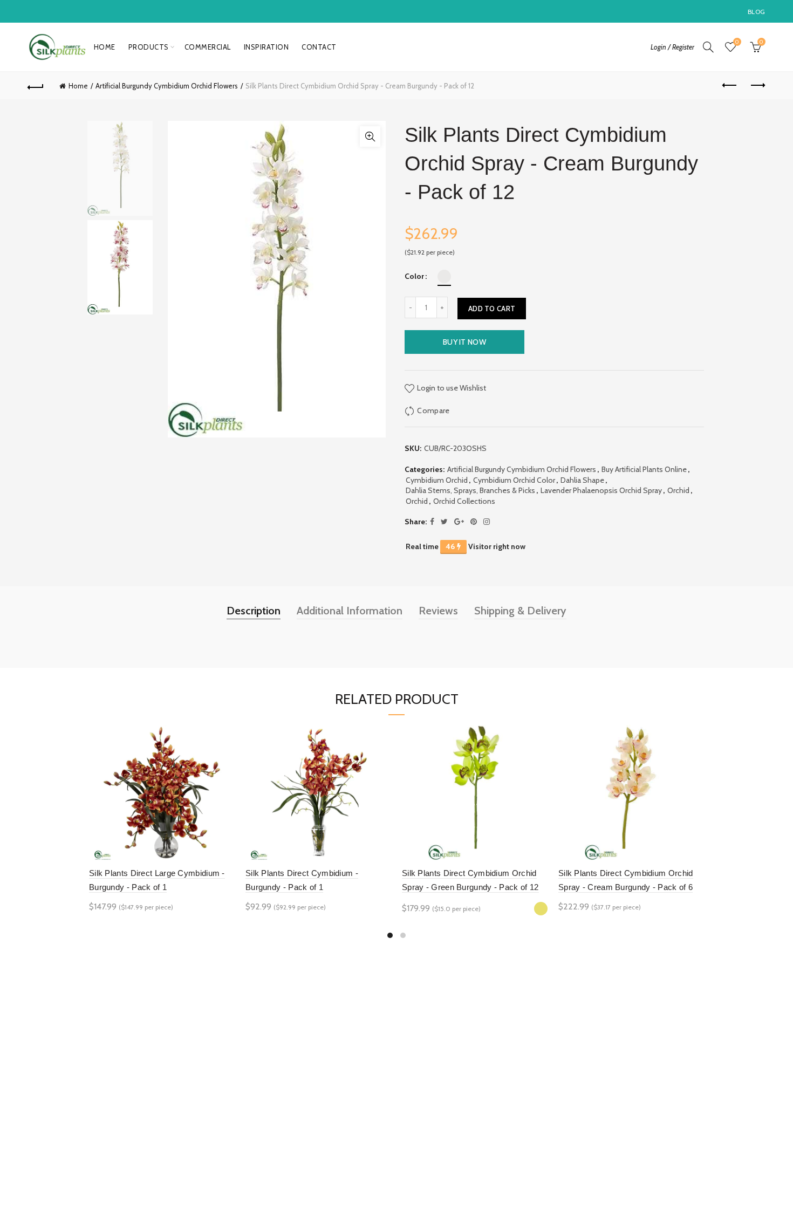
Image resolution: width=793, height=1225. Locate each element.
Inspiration (266, 47)
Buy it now (464, 342)
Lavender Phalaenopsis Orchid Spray (601, 490)
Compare (433, 410)
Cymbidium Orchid (437, 480)
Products (148, 47)
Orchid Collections (464, 501)
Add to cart (491, 308)
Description (254, 610)
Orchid (678, 490)
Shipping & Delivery (520, 610)
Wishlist (737, 42)
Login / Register (672, 47)
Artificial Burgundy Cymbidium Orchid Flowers (166, 85)
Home (104, 47)
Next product (756, 86)
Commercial (207, 47)
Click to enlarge (370, 136)
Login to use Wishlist (450, 387)
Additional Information (349, 610)
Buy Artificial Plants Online (644, 469)
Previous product (729, 86)
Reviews (438, 610)
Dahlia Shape (582, 480)
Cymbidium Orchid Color (514, 480)
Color (414, 276)
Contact (319, 47)
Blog (756, 12)
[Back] (36, 86)
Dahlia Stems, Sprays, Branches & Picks (470, 490)
